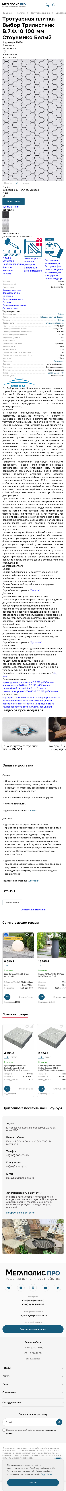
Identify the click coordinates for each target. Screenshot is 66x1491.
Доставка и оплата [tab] (12, 299)
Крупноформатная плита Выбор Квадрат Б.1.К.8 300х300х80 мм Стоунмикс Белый (16, 1069)
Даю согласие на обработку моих (31, 1432)
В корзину (13, 201)
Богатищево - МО (56, 373)
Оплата (35, 590)
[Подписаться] (59, 1422)
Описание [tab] (8, 296)
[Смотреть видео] (24, 729)
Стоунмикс (59, 361)
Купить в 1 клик (10, 206)
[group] (11, 256)
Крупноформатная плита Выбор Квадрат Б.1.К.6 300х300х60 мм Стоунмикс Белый (50, 1069)
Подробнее (46, 1474)
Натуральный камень (54, 323)
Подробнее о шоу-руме (20, 1213)
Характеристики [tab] (11, 292)
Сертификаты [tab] (9, 308)
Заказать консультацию (33, 1329)
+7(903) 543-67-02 (33, 1304)
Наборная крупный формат (52, 317)
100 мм (61, 320)
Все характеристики (11, 290)
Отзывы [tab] (6, 302)
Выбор (61, 314)
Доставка (36, 642)
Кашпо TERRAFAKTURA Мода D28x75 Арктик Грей (51, 975)
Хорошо (33, 1482)
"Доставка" (33, 880)
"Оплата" (32, 810)
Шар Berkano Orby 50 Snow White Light (16, 975)
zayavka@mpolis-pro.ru (20, 1178)
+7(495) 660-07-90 (33, 1300)
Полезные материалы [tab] (14, 305)
